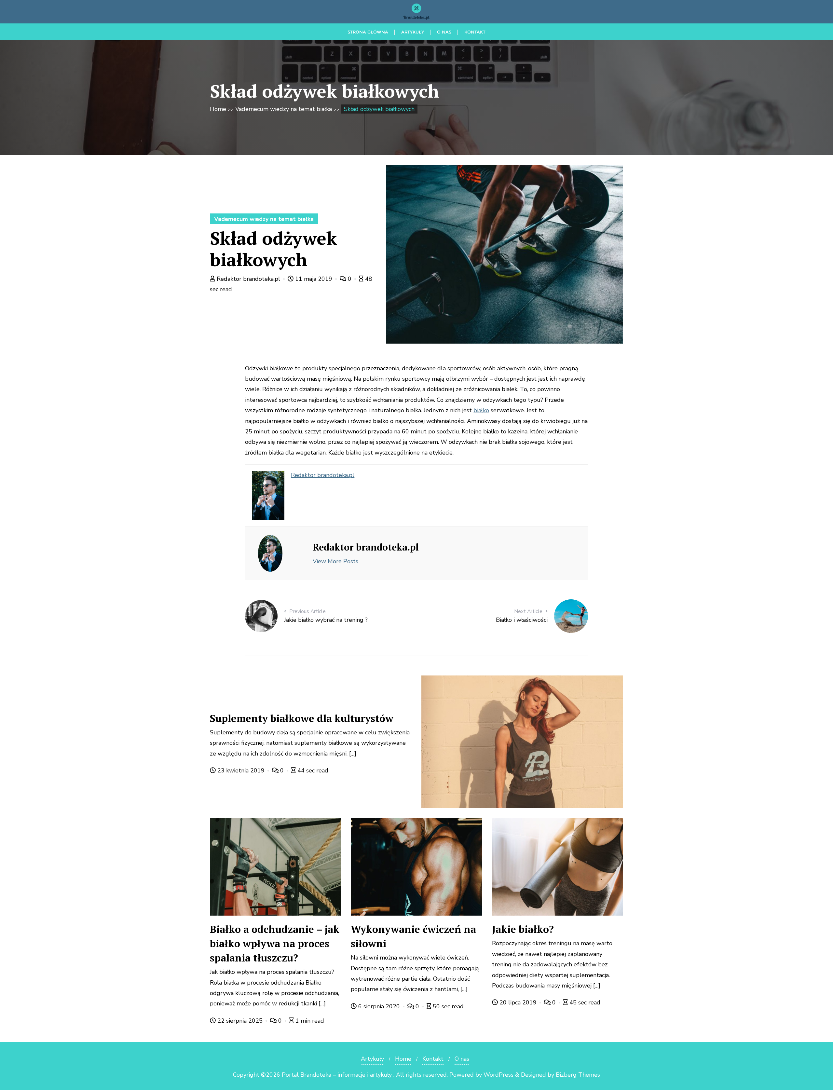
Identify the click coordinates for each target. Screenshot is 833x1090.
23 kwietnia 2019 (241, 770)
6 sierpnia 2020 (379, 1006)
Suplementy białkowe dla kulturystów (301, 718)
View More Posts (335, 561)
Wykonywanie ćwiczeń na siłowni (413, 936)
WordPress (498, 1075)
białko (481, 410)
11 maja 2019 (314, 279)
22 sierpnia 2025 (240, 1021)
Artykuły (372, 1059)
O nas (462, 1059)
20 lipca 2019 (518, 1002)
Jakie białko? (523, 929)
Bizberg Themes (578, 1075)
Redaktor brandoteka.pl (248, 279)
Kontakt (433, 1059)
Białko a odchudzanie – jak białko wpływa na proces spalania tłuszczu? (274, 943)
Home (218, 109)
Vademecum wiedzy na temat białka (283, 109)
